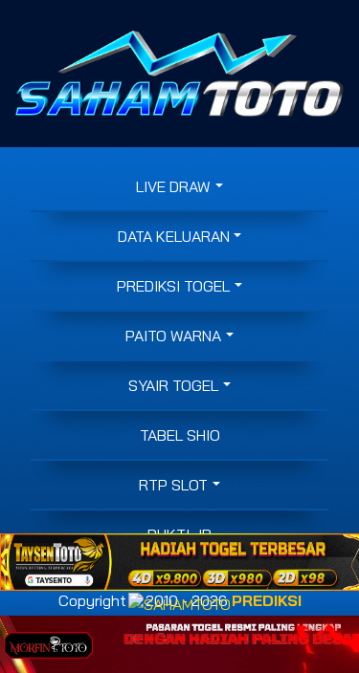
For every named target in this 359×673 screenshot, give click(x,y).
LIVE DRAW (173, 186)
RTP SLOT (173, 484)
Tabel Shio (180, 435)
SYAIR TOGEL (173, 385)
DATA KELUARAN (174, 236)
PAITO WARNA (173, 335)
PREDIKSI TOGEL (173, 285)
